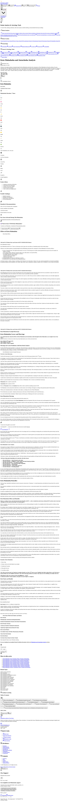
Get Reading (2, 17)
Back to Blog (4, 57)
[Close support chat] (1, 778)
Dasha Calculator (4, 228)
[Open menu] (1, 19)
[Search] (1, 7)
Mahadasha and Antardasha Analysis (38, 642)
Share (3, 76)
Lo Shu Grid (5, 753)
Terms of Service (6, 762)
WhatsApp (4, 795)
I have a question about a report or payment (8, 789)
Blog (4, 759)
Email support (10, 795)
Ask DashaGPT (5, 429)
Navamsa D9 (5, 749)
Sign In (1, 16)
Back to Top (4, 713)
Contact (4, 760)
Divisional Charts (6, 748)
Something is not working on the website (8, 790)
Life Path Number (6, 752)
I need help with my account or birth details (8, 788)
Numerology (5, 751)
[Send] (11, 797)
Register (4, 16)
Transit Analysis (6, 746)
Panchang (5, 745)
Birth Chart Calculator (14, 228)
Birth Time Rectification (7, 750)
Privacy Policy (5, 761)
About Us (5, 758)
